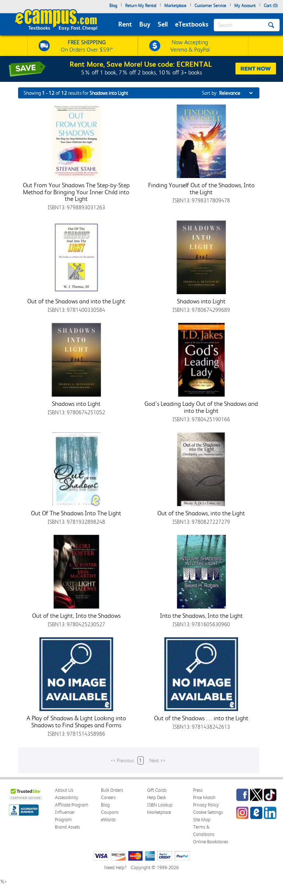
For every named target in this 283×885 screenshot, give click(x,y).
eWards (108, 819)
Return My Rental (140, 5)
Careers (108, 797)
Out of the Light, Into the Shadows (76, 615)
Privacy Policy (206, 805)
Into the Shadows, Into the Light (201, 615)
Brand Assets (67, 827)
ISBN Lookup (159, 805)
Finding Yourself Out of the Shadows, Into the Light (201, 188)
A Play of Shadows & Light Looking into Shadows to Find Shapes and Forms (76, 721)
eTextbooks (191, 24)
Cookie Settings (208, 812)
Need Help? (115, 867)
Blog (113, 5)
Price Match (204, 797)
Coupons (110, 812)
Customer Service (210, 5)
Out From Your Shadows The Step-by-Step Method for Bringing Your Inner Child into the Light (76, 191)
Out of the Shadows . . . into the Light (201, 718)
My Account (245, 5)
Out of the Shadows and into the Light (76, 301)
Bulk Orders (112, 790)
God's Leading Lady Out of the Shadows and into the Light (201, 407)
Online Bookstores (210, 841)
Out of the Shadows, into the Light (201, 513)
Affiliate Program (71, 805)
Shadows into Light (201, 301)
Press (198, 790)
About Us (64, 790)
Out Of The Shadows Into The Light (76, 513)
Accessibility (66, 797)
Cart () (271, 5)
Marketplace (175, 5)
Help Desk (156, 797)
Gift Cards (157, 790)
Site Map (201, 819)
